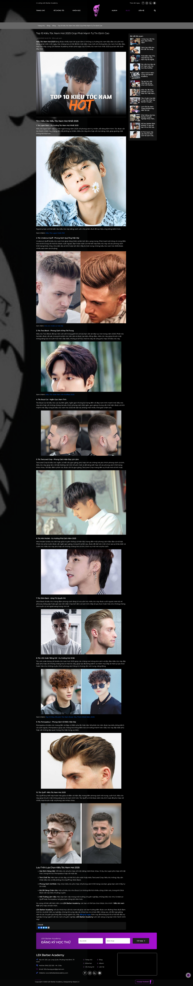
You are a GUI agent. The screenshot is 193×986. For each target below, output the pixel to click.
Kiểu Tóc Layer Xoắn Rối (55, 233)
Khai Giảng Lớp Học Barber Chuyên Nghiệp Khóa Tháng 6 (148, 117)
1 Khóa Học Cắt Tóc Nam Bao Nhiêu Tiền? (148, 41)
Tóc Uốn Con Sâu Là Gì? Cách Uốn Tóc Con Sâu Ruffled (148, 66)
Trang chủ (40, 10)
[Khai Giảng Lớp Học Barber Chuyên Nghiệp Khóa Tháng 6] (135, 117)
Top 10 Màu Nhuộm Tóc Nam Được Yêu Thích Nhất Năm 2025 (70, 717)
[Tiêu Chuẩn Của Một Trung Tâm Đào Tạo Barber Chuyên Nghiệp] (135, 100)
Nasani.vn (76, 982)
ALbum (114, 10)
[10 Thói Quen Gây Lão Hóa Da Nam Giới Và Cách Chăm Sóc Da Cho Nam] (135, 134)
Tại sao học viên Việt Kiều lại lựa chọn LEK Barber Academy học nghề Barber (148, 83)
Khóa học (77, 10)
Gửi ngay (140, 941)
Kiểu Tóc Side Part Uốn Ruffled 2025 (60, 395)
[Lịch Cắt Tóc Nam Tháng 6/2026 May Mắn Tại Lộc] (135, 109)
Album (101, 963)
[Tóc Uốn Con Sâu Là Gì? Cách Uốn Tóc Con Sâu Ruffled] (135, 66)
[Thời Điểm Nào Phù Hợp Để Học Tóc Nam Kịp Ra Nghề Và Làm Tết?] (135, 58)
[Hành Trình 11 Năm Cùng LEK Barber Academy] (135, 75)
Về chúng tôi (58, 10)
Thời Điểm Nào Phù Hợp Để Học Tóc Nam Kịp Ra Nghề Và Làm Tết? (148, 57)
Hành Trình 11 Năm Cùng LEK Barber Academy (147, 74)
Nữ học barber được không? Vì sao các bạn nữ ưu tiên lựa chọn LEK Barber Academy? (148, 125)
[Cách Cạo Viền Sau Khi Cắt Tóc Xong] (135, 50)
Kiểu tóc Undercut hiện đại (53, 326)
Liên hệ (141, 10)
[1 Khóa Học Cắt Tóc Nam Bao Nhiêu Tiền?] (135, 41)
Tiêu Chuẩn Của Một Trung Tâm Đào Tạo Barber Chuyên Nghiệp (148, 100)
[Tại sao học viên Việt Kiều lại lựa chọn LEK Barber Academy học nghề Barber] (135, 83)
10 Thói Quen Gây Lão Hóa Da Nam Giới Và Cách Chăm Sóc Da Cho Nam (148, 133)
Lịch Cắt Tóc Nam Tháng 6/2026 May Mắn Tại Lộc (147, 108)
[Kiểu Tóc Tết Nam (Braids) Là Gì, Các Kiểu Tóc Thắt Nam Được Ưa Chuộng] (135, 92)
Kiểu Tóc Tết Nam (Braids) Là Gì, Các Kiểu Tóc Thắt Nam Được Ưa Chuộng (147, 91)
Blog (128, 10)
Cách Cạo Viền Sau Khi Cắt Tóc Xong (147, 48)
